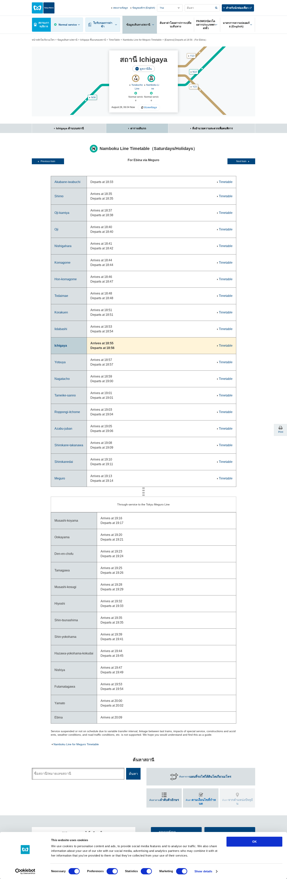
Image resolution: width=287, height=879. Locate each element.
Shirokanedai (63, 461)
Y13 (192, 55)
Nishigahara (62, 246)
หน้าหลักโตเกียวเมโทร (43, 39)
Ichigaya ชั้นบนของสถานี (93, 39)
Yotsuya (60, 362)
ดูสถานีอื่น (146, 68)
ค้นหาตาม (164, 799)
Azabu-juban (63, 428)
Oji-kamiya (61, 212)
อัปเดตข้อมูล (150, 107)
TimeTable (114, 39)
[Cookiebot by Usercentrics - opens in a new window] (25, 871)
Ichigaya (60, 345)
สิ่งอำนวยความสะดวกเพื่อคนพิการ (212, 128)
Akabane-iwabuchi (67, 182)
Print (280, 432)
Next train (241, 161)
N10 (195, 71)
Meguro (59, 478)
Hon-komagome (65, 279)
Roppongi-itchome (67, 412)
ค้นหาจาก (205, 776)
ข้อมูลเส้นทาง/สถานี (67, 39)
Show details (203, 871)
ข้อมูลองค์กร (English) (143, 7)
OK (254, 841)
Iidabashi (60, 329)
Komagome (62, 262)
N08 (93, 97)
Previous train (48, 161)
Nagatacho (62, 378)
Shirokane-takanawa (68, 445)
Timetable (226, 182)
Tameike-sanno (65, 395)
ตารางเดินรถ (138, 128)
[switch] (112, 871)
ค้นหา (201, 801)
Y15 (195, 86)
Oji (56, 229)
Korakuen (61, 312)
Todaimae (61, 295)
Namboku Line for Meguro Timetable (142, 39)
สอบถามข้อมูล (120, 7)
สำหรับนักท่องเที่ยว (237, 7)
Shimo (58, 196)
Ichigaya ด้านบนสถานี (70, 128)
